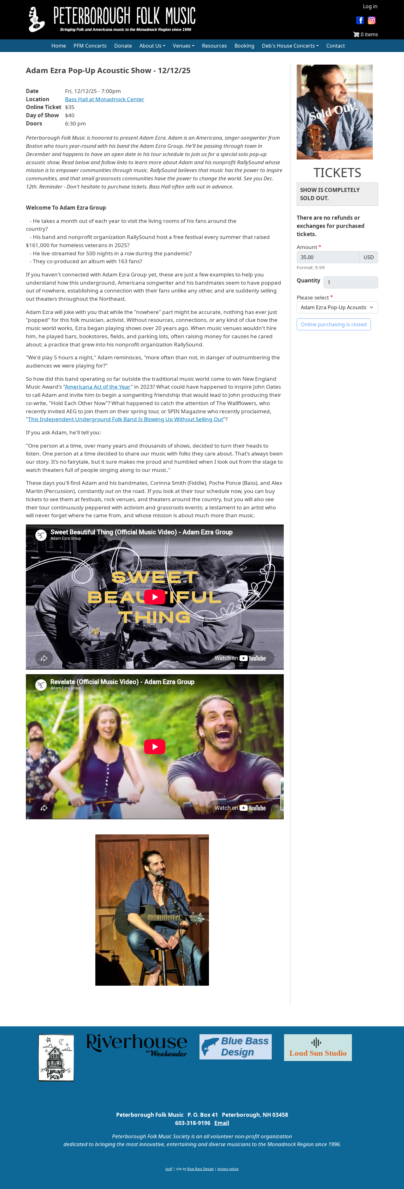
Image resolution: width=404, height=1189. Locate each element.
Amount (307, 247)
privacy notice (228, 1169)
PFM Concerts (90, 45)
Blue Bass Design (200, 1169)
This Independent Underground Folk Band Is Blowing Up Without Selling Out (125, 419)
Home (58, 45)
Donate (123, 45)
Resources (214, 45)
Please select (313, 297)
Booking (244, 45)
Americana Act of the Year (98, 386)
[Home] (114, 18)
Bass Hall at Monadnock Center (104, 99)
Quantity (308, 280)
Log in (370, 6)
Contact (335, 45)
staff (168, 1169)
